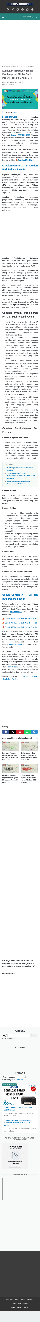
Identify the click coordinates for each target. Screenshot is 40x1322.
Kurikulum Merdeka (10, 679)
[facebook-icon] (7, 9)
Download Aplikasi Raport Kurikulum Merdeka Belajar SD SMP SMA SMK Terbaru (18, 1122)
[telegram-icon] (22, 9)
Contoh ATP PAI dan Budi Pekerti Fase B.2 (21, 623)
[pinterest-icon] (32, 9)
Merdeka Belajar (30, 676)
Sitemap (30, 1300)
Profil (17, 1300)
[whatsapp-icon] (27, 9)
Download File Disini (25, 160)
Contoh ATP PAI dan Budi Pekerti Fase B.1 (21, 619)
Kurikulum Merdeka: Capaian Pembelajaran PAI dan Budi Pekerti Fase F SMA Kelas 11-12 (21, 476)
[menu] (4, 16)
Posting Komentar (8, 85)
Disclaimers (9, 1300)
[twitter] (12, 732)
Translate (19, 1080)
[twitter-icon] (12, 9)
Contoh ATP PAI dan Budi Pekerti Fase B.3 (21, 627)
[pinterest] (19, 732)
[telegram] (34, 732)
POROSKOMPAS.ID (9, 117)
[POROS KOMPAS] (20, 4)
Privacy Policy (16, 1303)
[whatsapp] (27, 732)
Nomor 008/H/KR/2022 (20, 135)
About (23, 1300)
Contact (25, 1303)
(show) (14, 112)
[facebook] (5, 732)
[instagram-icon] (17, 9)
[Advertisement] (20, 43)
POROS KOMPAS (23, 1307)
